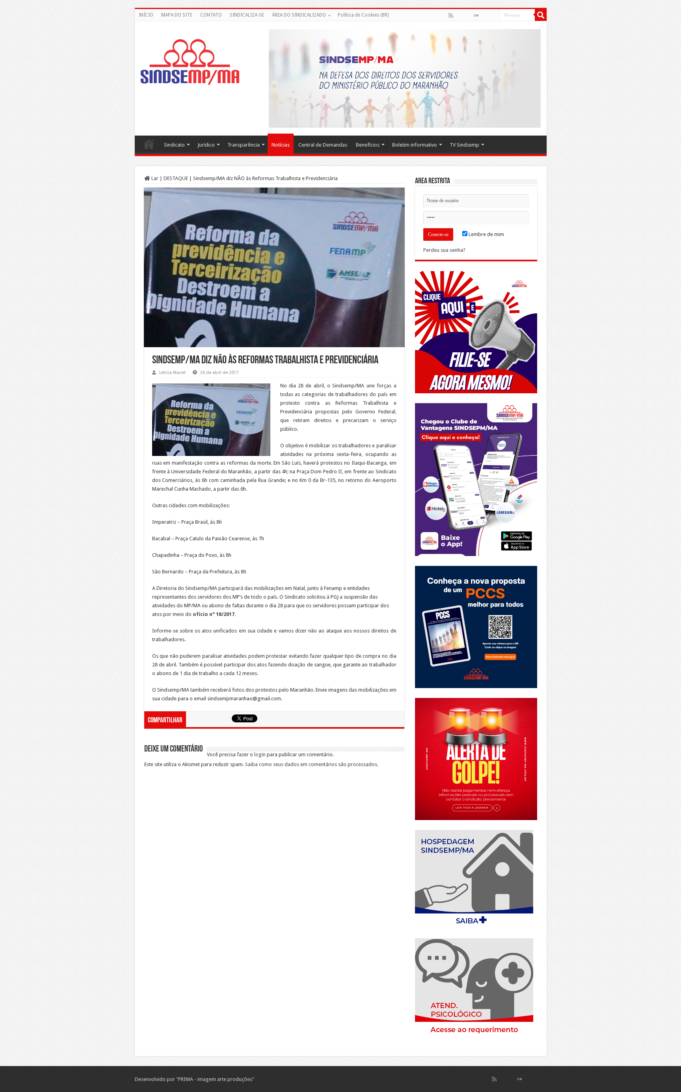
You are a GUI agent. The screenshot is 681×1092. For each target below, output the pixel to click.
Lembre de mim (485, 234)
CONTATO (211, 15)
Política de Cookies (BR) (363, 15)
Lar (154, 178)
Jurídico (206, 145)
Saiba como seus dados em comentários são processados (311, 764)
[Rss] (451, 15)
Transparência (243, 145)
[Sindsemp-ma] (190, 62)
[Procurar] (541, 15)
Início (149, 144)
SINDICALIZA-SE (247, 15)
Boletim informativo (414, 145)
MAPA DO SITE (176, 15)
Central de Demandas (322, 145)
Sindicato (174, 145)
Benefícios (368, 145)
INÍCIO (146, 15)
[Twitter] (467, 15)
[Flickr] (476, 15)
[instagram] (493, 15)
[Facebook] (459, 15)
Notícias (281, 145)
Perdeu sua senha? (444, 250)
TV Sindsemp (464, 145)
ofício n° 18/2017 (213, 614)
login (260, 754)
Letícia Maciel (172, 372)
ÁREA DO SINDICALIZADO (299, 15)
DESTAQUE (176, 178)
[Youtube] (484, 15)
